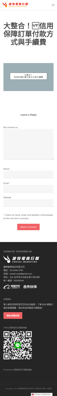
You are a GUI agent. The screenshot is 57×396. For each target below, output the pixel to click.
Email (6, 183)
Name (6, 168)
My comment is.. (11, 127)
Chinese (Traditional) (42, 394)
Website (7, 197)
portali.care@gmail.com (21, 273)
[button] (53, 5)
